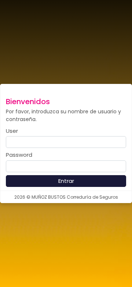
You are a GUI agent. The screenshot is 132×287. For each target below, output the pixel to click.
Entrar (66, 181)
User (12, 131)
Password (19, 155)
